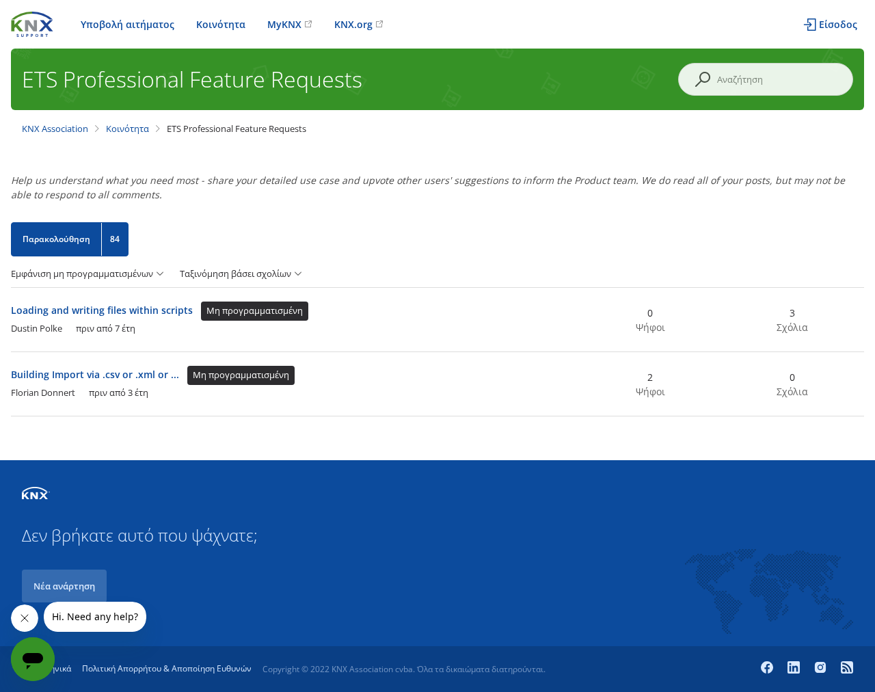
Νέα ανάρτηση (64, 586)
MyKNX (284, 24)
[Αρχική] (32, 22)
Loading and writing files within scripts (102, 310)
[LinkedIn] (795, 669)
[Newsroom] (847, 669)
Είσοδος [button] (838, 24)
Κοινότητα (220, 24)
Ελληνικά (54, 668)
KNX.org (353, 24)
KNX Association (55, 128)
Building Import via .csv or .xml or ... (95, 374)
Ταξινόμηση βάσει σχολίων (235, 274)
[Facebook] (769, 669)
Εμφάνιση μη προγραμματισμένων (82, 274)
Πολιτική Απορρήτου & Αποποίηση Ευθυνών (167, 668)
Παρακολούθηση (56, 239)
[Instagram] (822, 669)
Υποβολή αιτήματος (127, 24)
